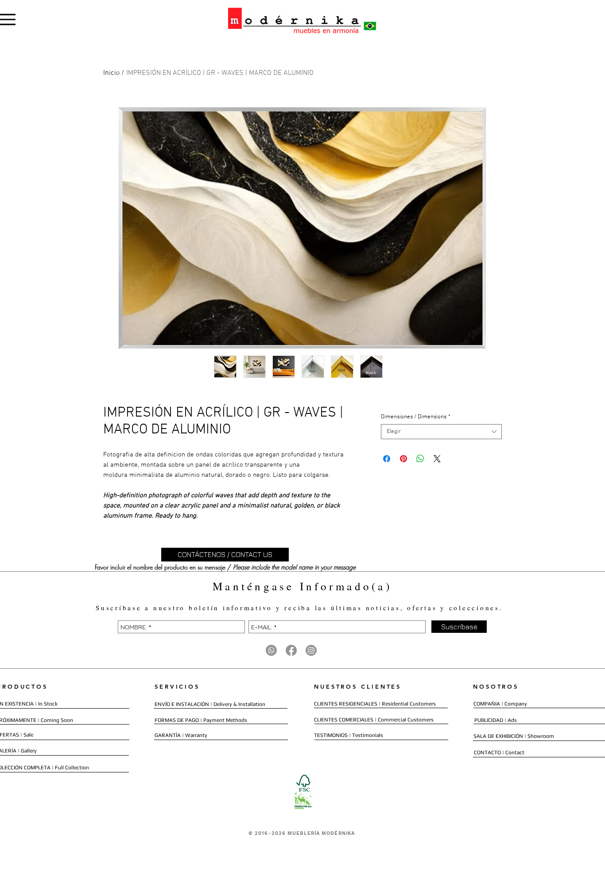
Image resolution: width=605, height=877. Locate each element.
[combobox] (441, 431)
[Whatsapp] (271, 650)
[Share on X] (437, 458)
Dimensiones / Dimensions (415, 417)
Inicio (111, 73)
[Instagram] (311, 650)
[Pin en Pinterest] (403, 458)
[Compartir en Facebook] (386, 458)
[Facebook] (291, 650)
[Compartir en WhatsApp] (420, 458)
